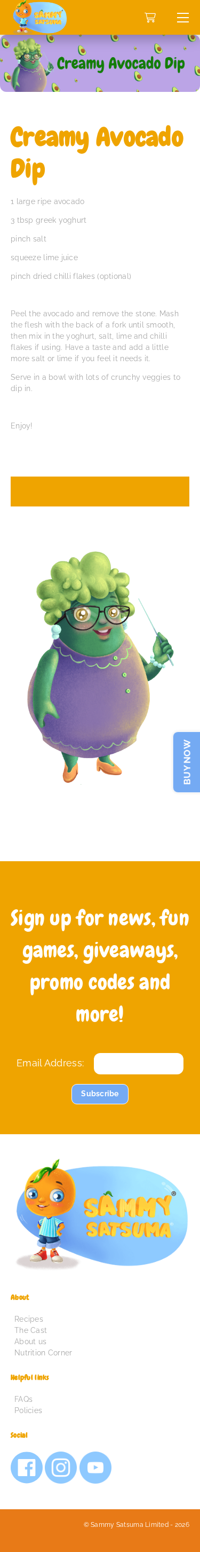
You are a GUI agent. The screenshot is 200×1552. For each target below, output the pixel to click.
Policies (28, 1410)
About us (30, 1341)
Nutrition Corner (43, 1352)
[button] (182, 17)
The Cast (30, 1330)
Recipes (28, 1319)
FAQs (23, 1399)
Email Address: (50, 1063)
